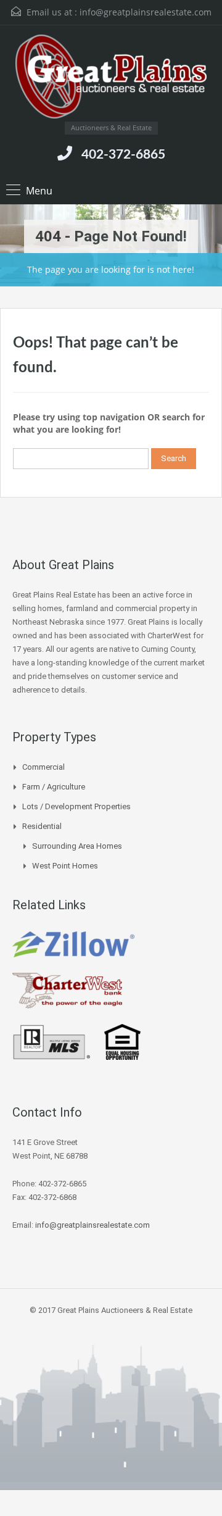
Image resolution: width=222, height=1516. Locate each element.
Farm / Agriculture (53, 786)
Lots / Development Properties (76, 806)
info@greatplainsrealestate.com (146, 12)
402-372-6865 (123, 154)
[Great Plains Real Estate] (111, 78)
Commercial (43, 767)
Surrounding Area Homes (77, 846)
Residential (42, 826)
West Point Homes (65, 865)
